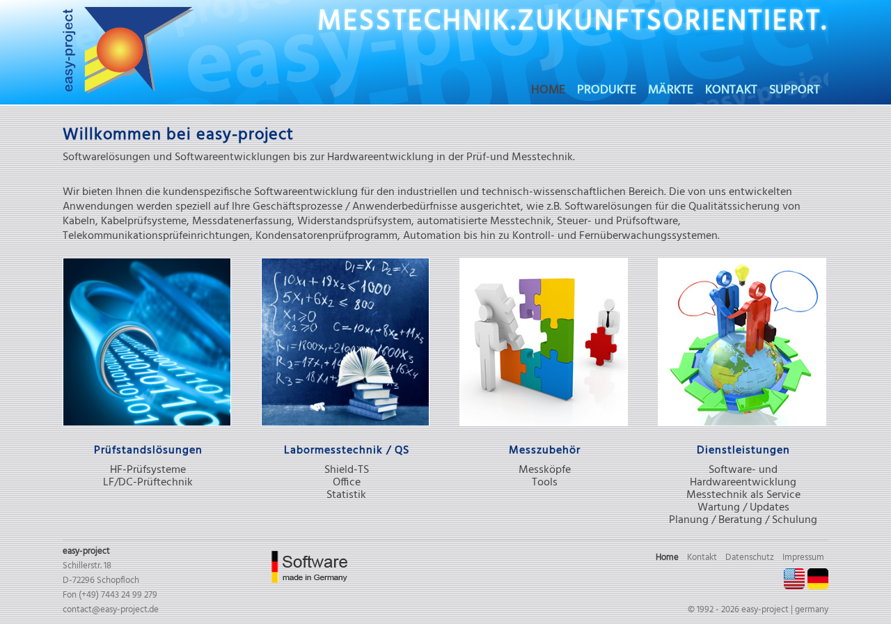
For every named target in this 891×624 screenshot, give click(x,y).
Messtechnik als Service (743, 495)
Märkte (670, 92)
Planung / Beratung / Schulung (743, 520)
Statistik (346, 495)
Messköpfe (545, 470)
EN (794, 578)
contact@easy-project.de (111, 609)
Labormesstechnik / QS (346, 450)
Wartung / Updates (743, 507)
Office (347, 482)
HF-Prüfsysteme (148, 470)
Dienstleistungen (743, 450)
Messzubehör (545, 450)
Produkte (606, 92)
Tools (545, 482)
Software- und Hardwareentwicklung (743, 476)
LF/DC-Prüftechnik (148, 482)
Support (794, 92)
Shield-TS (346, 470)
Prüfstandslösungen (148, 450)
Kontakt (731, 92)
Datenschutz (749, 557)
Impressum (803, 557)
